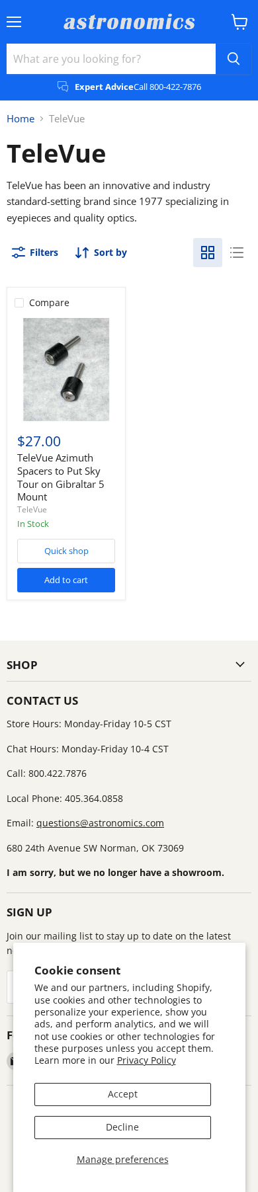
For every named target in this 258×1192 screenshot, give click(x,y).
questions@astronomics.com (100, 822)
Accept (123, 1094)
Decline (122, 1127)
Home (20, 118)
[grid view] (207, 252)
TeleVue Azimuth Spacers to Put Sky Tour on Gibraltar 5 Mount (61, 477)
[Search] (233, 59)
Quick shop (66, 551)
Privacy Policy (146, 1060)
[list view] (236, 252)
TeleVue (32, 509)
